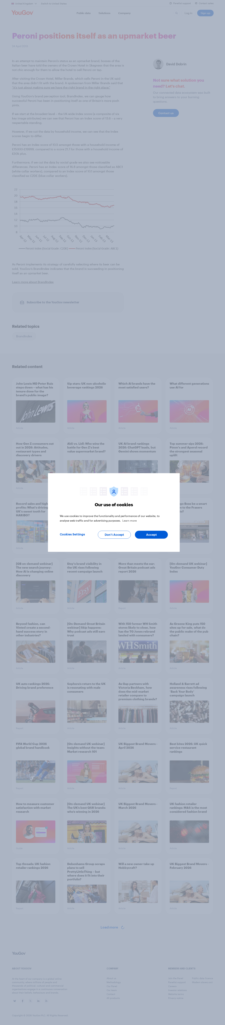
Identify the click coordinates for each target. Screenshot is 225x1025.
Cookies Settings (72, 534)
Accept (151, 534)
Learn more (129, 520)
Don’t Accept (114, 534)
